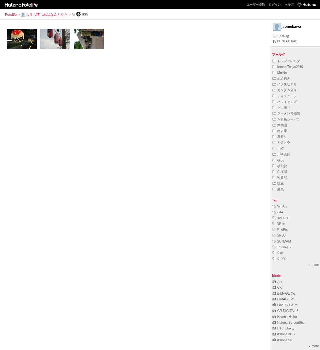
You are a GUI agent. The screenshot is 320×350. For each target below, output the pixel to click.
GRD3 (281, 235)
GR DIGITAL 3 (287, 311)
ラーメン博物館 (288, 113)
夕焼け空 (283, 143)
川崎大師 (283, 154)
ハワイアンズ (287, 102)
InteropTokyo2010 (290, 67)
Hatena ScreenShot (291, 322)
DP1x (281, 224)
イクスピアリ (287, 84)
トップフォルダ (288, 61)
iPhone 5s (284, 340)
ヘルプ (289, 4)
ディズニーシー (288, 96)
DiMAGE (283, 218)
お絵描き (283, 78)
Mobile (282, 73)
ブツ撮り (283, 107)
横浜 (280, 160)
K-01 (280, 253)
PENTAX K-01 (287, 41)
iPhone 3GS (286, 334)
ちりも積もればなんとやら (47, 15)
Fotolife (11, 15)
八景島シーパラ (288, 119)
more (315, 265)
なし (280, 282)
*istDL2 (282, 206)
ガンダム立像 (287, 90)
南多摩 (282, 131)
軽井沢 (282, 177)
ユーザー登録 (256, 4)
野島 (280, 183)
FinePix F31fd (287, 305)
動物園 (282, 125)
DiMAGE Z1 (286, 299)
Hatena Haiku (287, 317)
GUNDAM (284, 241)
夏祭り (282, 137)
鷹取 (280, 189)
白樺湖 (282, 172)
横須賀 (282, 166)
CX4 (280, 212)
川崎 (280, 148)
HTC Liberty (285, 328)
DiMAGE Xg (286, 293)
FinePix (282, 229)
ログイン (275, 4)
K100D (281, 259)
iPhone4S (284, 247)
